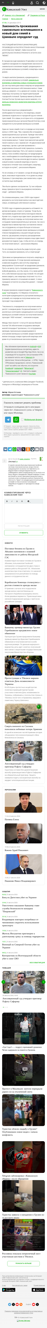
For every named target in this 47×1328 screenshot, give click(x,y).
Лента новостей (16, 19)
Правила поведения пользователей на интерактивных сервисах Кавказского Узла (23, 1312)
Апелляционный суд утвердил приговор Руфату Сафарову (19, 765)
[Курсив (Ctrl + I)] (11, 501)
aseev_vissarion (25, 459)
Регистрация (24, 526)
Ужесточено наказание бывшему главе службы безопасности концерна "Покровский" (20, 908)
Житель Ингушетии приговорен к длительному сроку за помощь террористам (23, 935)
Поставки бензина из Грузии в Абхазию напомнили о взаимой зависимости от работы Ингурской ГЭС (21, 553)
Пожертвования (39, 1285)
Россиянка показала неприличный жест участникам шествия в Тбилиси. (21, 1255)
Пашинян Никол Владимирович (20, 880)
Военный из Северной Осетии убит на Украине (21, 946)
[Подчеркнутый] (16, 501)
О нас (4, 1285)
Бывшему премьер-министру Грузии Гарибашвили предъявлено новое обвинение (22, 630)
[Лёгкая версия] (13, 3)
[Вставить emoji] (28, 501)
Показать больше (23, 1263)
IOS (39, 346)
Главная (5, 19)
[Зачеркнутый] (21, 501)
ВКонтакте (29, 368)
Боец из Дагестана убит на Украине (19, 897)
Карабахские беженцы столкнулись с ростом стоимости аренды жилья (22, 584)
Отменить (23, 533)
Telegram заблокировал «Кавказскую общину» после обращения (20, 1177)
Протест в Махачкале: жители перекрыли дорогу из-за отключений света (22, 1090)
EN (8, 2)
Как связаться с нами (19, 1285)
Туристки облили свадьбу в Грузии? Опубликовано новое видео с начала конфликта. (19, 1131)
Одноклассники (12, 371)
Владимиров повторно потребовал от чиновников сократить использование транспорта (20, 922)
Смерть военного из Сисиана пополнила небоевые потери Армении (23, 728)
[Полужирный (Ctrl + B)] (6, 501)
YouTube (32, 374)
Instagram (18, 368)
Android (33, 346)
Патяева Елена (12, 819)
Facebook (9, 368)
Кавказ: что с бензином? (15, 15)
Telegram (28, 357)
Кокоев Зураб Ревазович (16, 850)
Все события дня (37, 963)
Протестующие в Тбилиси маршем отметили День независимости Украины (21, 681)
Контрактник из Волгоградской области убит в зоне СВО (21, 957)
